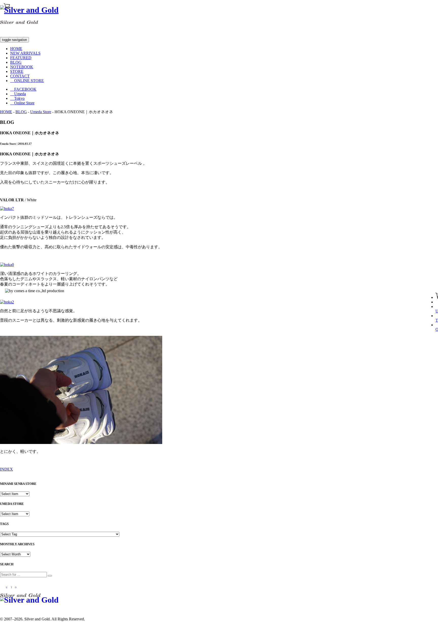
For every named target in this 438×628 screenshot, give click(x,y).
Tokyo (17, 98)
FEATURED (20, 58)
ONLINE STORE (27, 80)
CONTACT (20, 76)
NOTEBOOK (21, 67)
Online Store (22, 103)
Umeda (18, 94)
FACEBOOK (23, 89)
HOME (16, 48)
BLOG (16, 62)
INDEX (6, 469)
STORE (16, 71)
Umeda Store (40, 112)
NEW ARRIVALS (25, 53)
